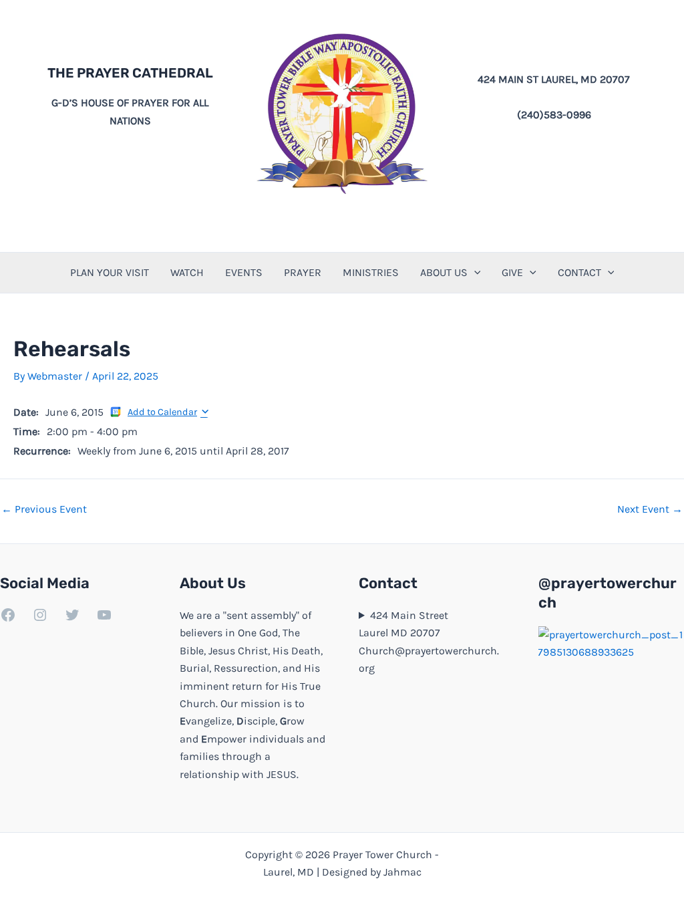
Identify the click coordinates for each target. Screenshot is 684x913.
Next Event (650, 509)
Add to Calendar (162, 412)
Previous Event (44, 509)
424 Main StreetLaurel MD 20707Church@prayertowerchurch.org (429, 641)
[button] (474, 273)
